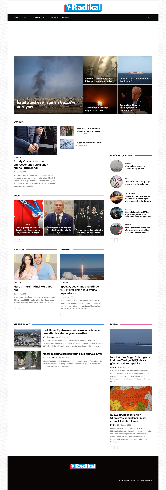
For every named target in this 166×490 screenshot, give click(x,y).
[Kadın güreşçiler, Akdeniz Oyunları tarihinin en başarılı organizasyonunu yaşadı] (28, 217)
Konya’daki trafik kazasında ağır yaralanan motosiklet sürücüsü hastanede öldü (137, 230)
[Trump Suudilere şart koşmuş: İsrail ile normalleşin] (135, 99)
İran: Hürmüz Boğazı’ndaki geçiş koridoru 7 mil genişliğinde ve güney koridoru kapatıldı (130, 360)
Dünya (113, 367)
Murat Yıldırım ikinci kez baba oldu (33, 288)
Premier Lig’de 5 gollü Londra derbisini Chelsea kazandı (89, 231)
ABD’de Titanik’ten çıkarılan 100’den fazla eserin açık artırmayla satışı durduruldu (138, 198)
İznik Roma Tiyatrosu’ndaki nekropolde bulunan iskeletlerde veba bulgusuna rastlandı (72, 332)
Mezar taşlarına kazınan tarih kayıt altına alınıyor (72, 353)
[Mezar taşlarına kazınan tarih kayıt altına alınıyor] (27, 360)
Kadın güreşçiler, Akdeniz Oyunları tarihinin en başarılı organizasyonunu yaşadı (29, 230)
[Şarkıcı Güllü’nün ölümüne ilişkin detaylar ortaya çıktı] (67, 131)
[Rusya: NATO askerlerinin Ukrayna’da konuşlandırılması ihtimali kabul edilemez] (131, 398)
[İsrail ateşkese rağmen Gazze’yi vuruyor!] (48, 85)
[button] (149, 18)
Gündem (17, 157)
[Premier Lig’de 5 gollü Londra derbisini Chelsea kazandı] (89, 217)
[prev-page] (15, 240)
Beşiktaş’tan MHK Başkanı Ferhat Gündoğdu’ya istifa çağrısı (59, 230)
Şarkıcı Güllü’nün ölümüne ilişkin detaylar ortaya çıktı (87, 129)
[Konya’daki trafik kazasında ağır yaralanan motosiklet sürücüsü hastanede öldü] (116, 229)
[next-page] (19, 240)
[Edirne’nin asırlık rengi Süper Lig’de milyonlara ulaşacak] (116, 181)
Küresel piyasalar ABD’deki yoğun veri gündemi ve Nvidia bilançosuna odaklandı (138, 214)
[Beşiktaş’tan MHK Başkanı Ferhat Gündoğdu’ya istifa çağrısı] (59, 217)
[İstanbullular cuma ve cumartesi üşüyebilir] (116, 166)
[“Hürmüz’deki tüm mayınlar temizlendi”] (135, 70)
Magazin (17, 283)
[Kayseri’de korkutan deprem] (67, 144)
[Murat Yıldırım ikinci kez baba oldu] (35, 267)
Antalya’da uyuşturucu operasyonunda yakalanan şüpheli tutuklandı (31, 164)
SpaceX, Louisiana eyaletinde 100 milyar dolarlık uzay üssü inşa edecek (79, 290)
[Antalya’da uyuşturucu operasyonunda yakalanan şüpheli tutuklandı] (35, 140)
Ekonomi (64, 283)
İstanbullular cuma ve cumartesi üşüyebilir (135, 167)
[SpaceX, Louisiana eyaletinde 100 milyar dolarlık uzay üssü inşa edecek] (82, 267)
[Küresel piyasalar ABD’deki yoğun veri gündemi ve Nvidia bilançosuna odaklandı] (116, 213)
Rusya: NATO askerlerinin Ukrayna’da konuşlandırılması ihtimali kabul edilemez (128, 418)
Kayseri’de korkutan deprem (88, 143)
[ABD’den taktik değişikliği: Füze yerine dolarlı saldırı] (100, 70)
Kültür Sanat (130, 193)
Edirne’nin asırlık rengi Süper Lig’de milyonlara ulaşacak (138, 183)
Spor (28, 224)
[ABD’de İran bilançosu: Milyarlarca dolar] (100, 99)
